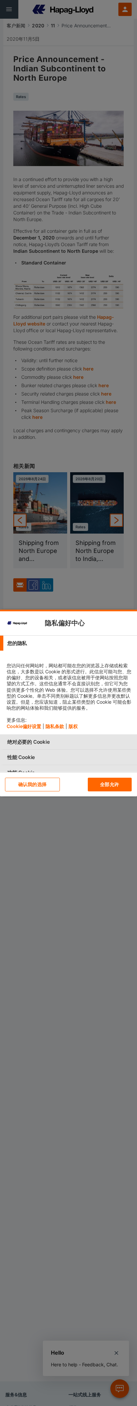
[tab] (68, 643)
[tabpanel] (69, 692)
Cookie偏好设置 (24, 726)
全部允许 (109, 784)
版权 (73, 726)
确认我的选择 (32, 784)
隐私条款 (55, 726)
